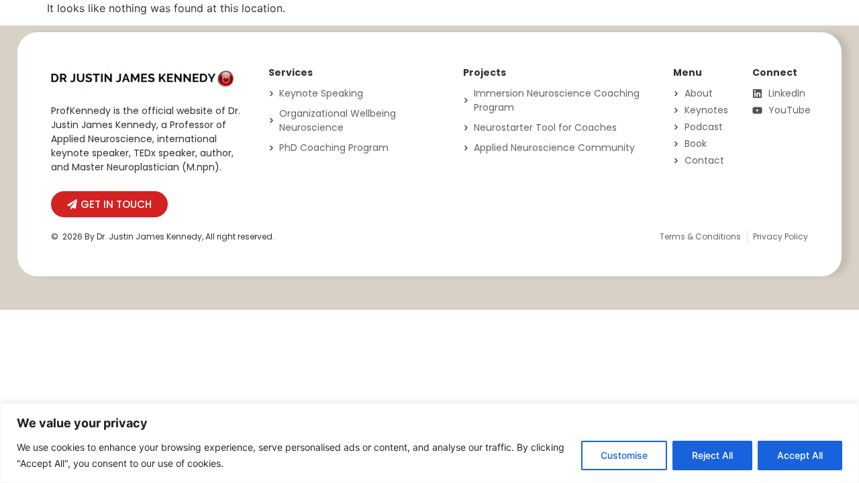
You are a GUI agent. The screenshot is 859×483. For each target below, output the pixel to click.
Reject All (712, 455)
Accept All (800, 455)
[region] (429, 443)
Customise (624, 455)
